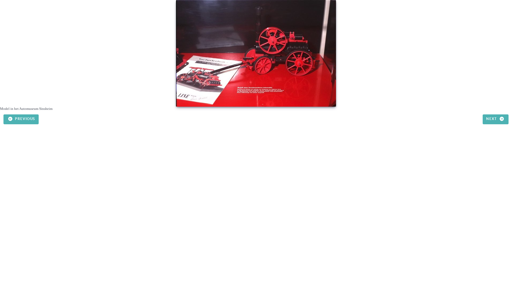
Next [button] (492, 119)
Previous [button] (24, 119)
